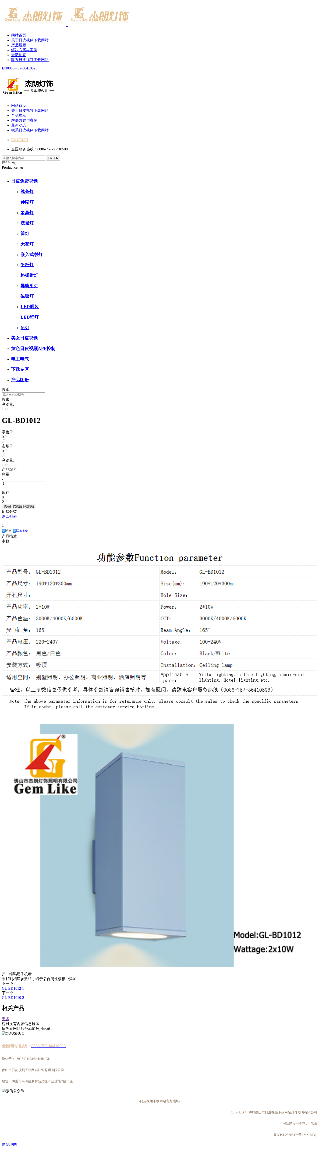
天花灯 (27, 243)
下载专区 (20, 369)
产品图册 (20, 379)
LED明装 (30, 306)
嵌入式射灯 (32, 254)
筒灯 (25, 233)
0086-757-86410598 (22, 68)
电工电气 (20, 358)
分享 (8, 530)
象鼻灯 (27, 212)
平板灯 (27, 264)
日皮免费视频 (25, 180)
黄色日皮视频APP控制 (33, 348)
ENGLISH (19, 140)
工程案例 (22, 530)
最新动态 (18, 55)
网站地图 (9, 1144)
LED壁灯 (30, 317)
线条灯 (27, 191)
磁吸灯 (27, 296)
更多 (5, 1019)
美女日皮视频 (24, 337)
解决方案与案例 (24, 50)
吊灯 (25, 327)
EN (4, 68)
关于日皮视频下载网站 (30, 40)
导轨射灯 (29, 285)
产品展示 (18, 45)
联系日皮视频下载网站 (30, 60)
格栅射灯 (29, 275)
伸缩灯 (27, 202)
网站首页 (18, 35)
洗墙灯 (27, 222)
